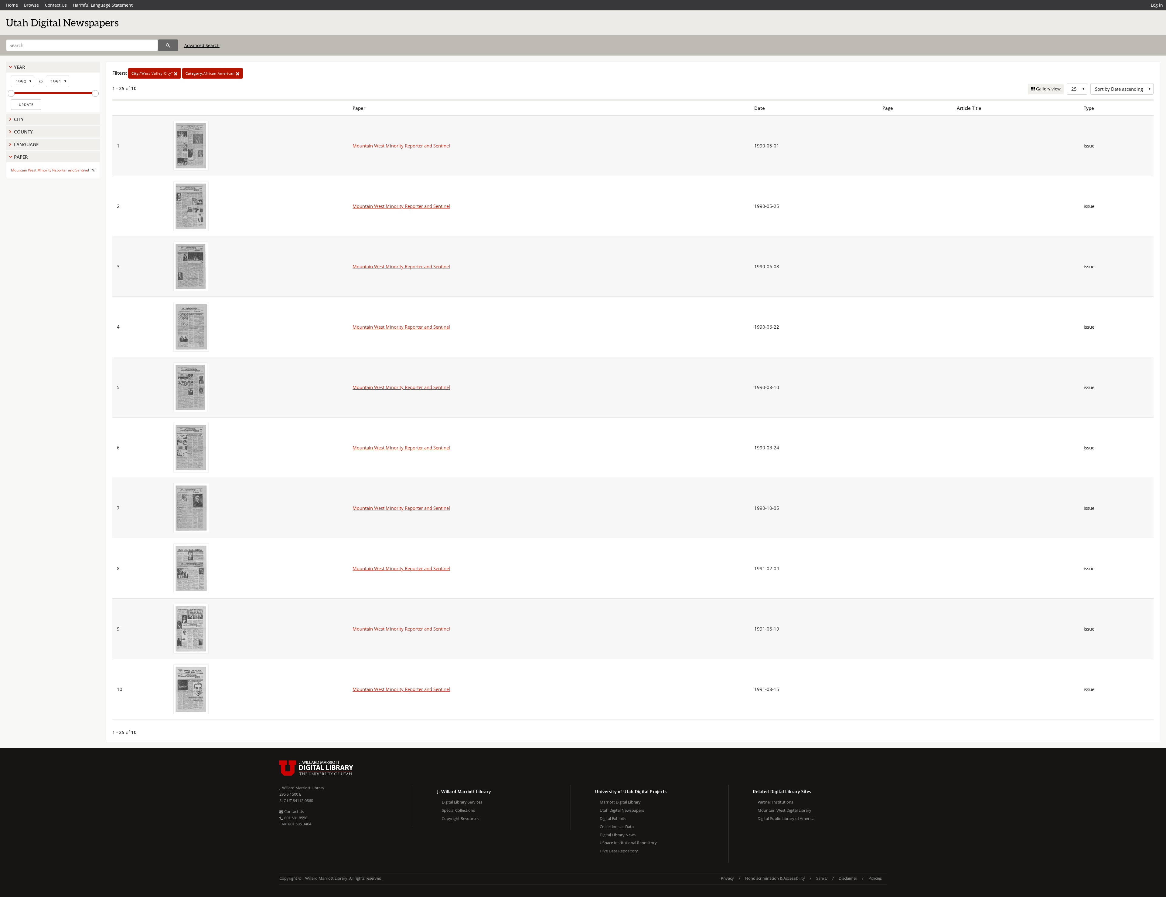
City (19, 119)
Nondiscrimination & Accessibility (775, 878)
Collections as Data (617, 826)
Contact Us (56, 5)
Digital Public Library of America (786, 818)
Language (26, 144)
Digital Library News (618, 835)
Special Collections (458, 810)
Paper (21, 157)
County (23, 132)
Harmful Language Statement (103, 5)
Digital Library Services (462, 802)
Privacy (727, 878)
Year (19, 67)
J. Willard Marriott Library (301, 787)
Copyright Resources (460, 818)
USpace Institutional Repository (628, 842)
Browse (31, 5)
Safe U (821, 878)
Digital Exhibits (613, 818)
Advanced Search (202, 45)
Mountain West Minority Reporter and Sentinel (50, 170)
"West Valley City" (152, 73)
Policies (875, 878)
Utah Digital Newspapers (622, 810)
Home (12, 5)
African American (211, 73)
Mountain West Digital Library (784, 810)
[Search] (168, 45)
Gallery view (1048, 89)
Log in (1157, 5)
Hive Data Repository (619, 851)
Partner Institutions (775, 802)
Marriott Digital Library (620, 802)
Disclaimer (848, 878)
